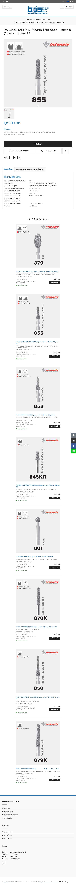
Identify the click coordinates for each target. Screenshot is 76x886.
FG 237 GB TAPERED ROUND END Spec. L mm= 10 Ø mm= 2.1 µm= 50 (38, 698)
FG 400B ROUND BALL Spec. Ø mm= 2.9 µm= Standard (34, 557)
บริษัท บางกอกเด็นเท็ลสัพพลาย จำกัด (26, 882)
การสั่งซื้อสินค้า (8, 835)
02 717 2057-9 (14, 854)
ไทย (70, 2)
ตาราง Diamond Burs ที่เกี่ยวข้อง (30, 169)
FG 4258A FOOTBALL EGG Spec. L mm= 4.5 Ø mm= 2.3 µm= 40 (37, 272)
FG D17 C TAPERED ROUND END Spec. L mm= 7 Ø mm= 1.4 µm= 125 (37, 342)
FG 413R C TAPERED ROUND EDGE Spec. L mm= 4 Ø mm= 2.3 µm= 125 (38, 486)
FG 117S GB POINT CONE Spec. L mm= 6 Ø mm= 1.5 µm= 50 (35, 415)
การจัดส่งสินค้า (8, 832)
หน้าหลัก (29, 19)
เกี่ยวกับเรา (7, 808)
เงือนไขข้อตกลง (8, 811)
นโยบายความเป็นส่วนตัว (11, 815)
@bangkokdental (15, 858)
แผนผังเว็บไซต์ (8, 818)
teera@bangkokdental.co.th (18, 852)
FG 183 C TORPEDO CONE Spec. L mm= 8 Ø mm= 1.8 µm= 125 (36, 627)
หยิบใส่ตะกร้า (54, 283)
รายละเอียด (8, 169)
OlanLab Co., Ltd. (64, 882)
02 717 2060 (13, 856)
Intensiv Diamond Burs (42, 19)
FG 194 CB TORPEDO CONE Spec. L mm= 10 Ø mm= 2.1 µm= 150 (37, 769)
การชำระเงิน (7, 838)
